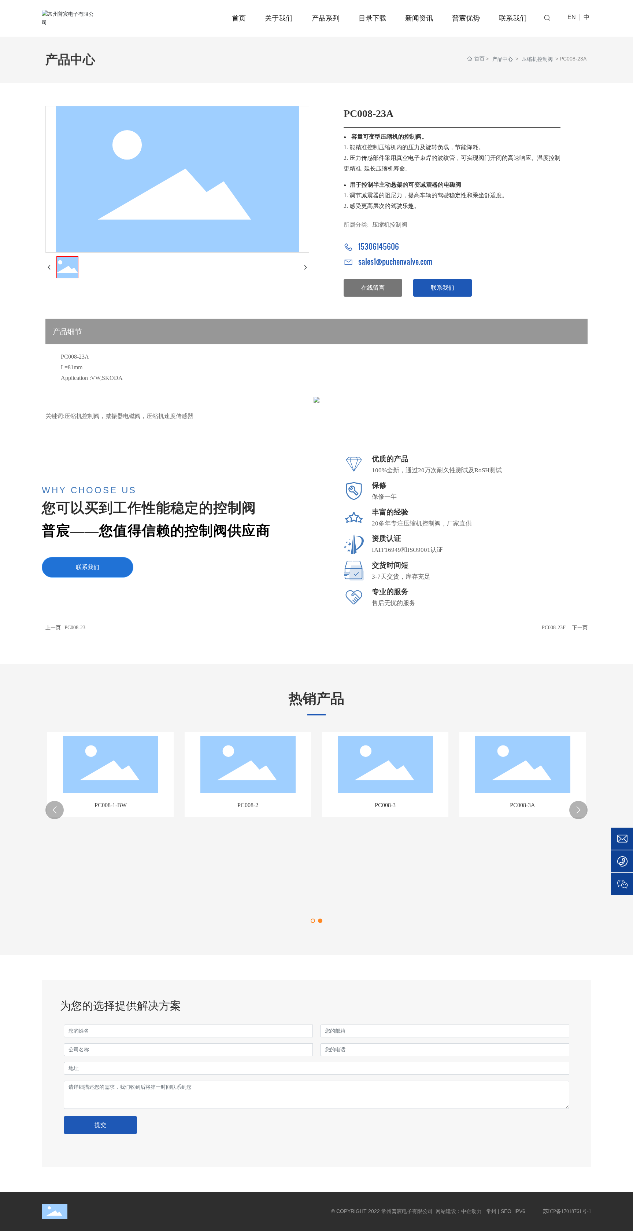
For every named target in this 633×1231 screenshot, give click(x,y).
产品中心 (502, 59)
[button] (313, 921)
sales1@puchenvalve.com (395, 261)
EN (571, 17)
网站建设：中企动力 (458, 1211)
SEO (506, 1211)
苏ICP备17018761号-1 (567, 1211)
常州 (490, 1211)
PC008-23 (74, 627)
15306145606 (378, 246)
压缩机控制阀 (537, 59)
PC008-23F (554, 627)
